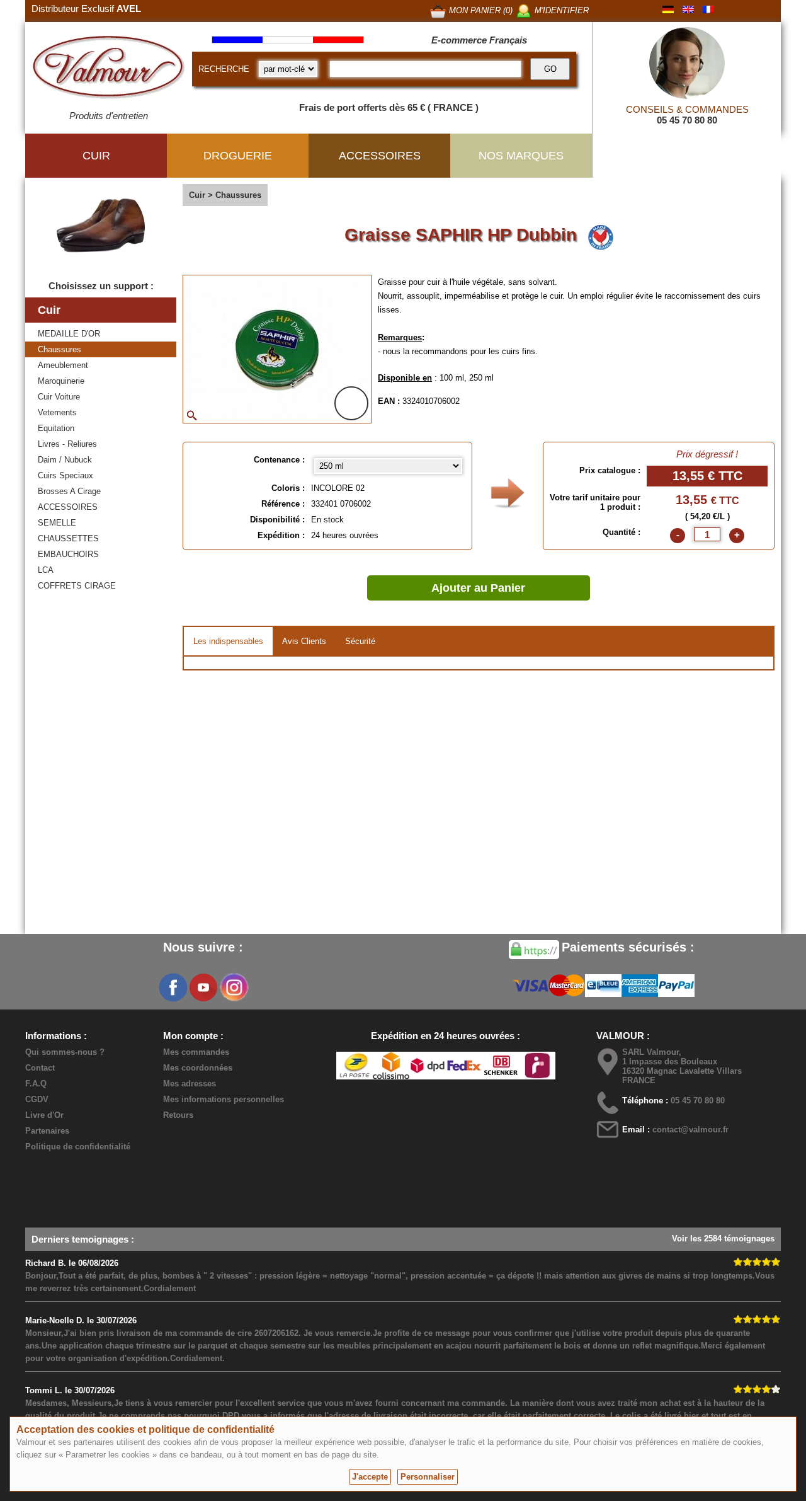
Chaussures (59, 349)
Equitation (56, 428)
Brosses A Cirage (69, 491)
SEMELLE (57, 522)
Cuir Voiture (59, 396)
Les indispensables (228, 641)
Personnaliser (427, 1476)
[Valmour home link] (108, 69)
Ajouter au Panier (478, 588)
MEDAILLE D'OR (69, 333)
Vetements (57, 412)
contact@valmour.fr (690, 1129)
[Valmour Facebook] (173, 987)
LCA (46, 570)
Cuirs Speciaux (65, 475)
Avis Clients (304, 641)
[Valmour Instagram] (234, 987)
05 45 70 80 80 (687, 120)
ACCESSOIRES (68, 507)
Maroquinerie (61, 381)
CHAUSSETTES (68, 538)
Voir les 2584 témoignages (723, 1238)
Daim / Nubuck (65, 459)
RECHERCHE (223, 69)
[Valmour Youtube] (203, 987)
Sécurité (360, 641)
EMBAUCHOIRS (68, 554)
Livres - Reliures (67, 444)
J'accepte (370, 1476)
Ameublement (63, 365)
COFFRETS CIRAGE (77, 585)
